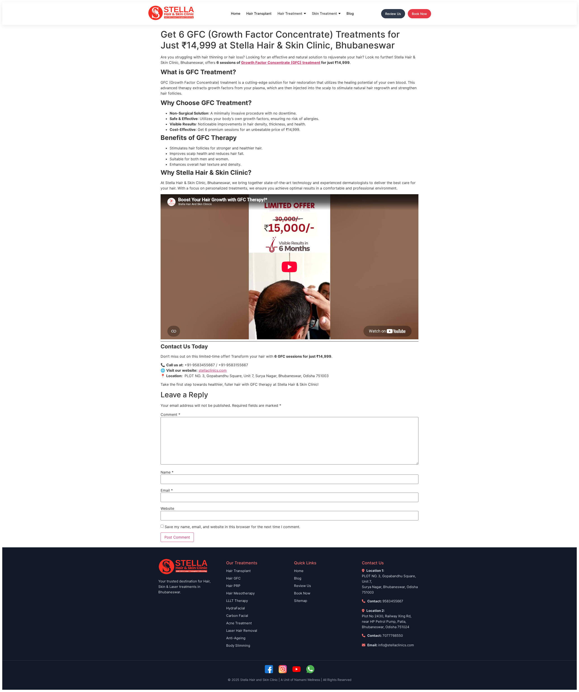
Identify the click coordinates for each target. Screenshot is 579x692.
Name (167, 472)
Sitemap (300, 601)
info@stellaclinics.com (396, 645)
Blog (350, 13)
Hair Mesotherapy (240, 593)
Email (167, 490)
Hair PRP (233, 586)
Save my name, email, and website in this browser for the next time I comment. (232, 527)
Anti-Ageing (235, 638)
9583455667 (392, 601)
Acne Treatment (239, 623)
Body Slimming (238, 645)
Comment (170, 414)
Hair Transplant (259, 13)
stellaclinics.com (213, 370)
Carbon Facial (237, 615)
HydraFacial (235, 608)
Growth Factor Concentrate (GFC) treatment (280, 62)
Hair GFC (233, 578)
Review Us (393, 14)
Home (235, 13)
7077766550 (392, 635)
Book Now (419, 14)
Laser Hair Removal (241, 630)
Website (167, 508)
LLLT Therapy (237, 601)
